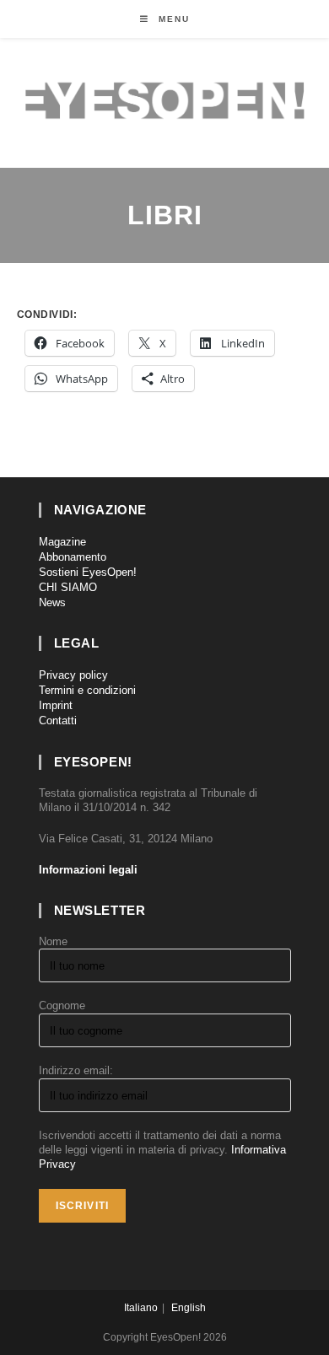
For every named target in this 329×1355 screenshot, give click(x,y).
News (52, 602)
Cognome (62, 1005)
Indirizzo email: (76, 1070)
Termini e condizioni (87, 690)
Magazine (62, 541)
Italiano (141, 1308)
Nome (53, 941)
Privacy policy (73, 675)
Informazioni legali (88, 869)
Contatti (58, 720)
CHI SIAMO (68, 587)
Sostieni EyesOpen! (88, 572)
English (188, 1308)
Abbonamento (72, 557)
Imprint (56, 705)
